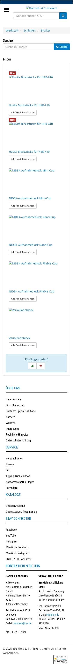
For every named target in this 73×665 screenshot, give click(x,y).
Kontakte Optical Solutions (21, 411)
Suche (8, 40)
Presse (10, 464)
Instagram (11, 541)
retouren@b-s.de (23, 623)
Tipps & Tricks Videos (18, 476)
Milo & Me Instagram (17, 553)
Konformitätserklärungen (20, 482)
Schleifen (30, 30)
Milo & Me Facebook (17, 547)
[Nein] (40, 366)
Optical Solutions (15, 506)
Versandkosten (14, 458)
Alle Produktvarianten (24, 112)
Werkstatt (12, 30)
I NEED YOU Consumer (18, 559)
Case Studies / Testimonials (21, 511)
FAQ (8, 470)
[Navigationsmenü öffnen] (8, 8)
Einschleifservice (15, 405)
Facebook (11, 529)
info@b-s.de (52, 614)
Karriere (10, 417)
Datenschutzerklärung (18, 440)
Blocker (45, 30)
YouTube (11, 535)
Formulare (12, 488)
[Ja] (32, 366)
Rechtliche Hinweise (17, 434)
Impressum (12, 428)
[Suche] (63, 15)
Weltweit (10, 423)
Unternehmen (13, 399)
